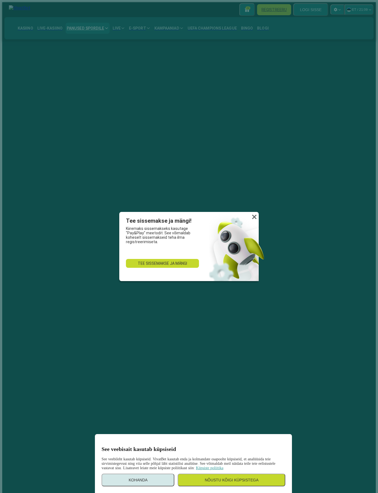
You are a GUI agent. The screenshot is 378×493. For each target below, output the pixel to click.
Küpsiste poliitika (209, 468)
